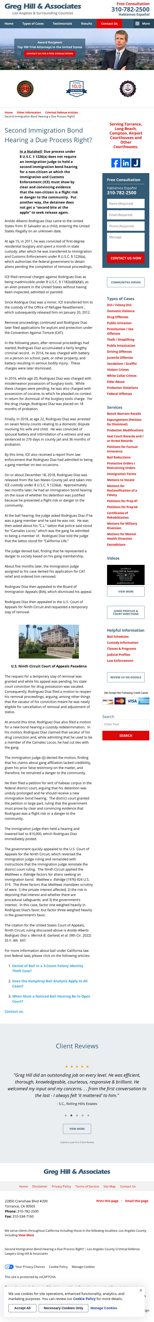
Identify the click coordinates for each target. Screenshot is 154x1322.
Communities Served (126, 282)
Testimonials (62, 23)
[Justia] (135, 162)
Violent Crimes (118, 370)
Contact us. (14, 1011)
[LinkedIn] (125, 162)
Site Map (109, 1186)
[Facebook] (115, 162)
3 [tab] (77, 1115)
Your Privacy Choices (30, 1267)
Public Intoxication (121, 345)
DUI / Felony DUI (119, 305)
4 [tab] (82, 1115)
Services (114, 407)
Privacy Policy (61, 1186)
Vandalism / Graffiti (122, 364)
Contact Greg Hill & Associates (130, 9)
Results (86, 23)
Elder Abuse (116, 382)
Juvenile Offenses (120, 358)
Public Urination (119, 323)
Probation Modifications (125, 430)
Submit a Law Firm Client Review (77, 1142)
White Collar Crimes (122, 376)
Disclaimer (39, 1186)
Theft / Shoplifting (120, 339)
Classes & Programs (121, 649)
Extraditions (116, 544)
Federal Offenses (119, 394)
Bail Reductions (119, 457)
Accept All (22, 1308)
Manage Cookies (83, 1267)
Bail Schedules (118, 636)
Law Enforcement (120, 661)
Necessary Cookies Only (63, 1308)
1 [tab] (66, 1115)
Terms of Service (87, 1186)
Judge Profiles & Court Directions (126, 612)
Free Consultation (123, 179)
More (146, 23)
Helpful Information (125, 630)
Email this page (136, 1201)
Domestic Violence (120, 311)
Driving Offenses (119, 351)
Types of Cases (33, 23)
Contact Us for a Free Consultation (49, 53)
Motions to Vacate (120, 480)
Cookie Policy (58, 1267)
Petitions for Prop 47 (122, 501)
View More (77, 1129)
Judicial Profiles (118, 655)
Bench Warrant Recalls (124, 414)
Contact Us (109, 23)
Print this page (107, 1201)
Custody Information (122, 642)
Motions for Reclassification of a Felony (122, 490)
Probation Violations (122, 388)
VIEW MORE (126, 591)
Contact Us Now (126, 258)
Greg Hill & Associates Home (43, 9)
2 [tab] (71, 1115)
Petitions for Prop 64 (122, 507)
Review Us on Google (125, 677)
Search (125, 735)
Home (9, 23)
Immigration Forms (121, 474)
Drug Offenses (117, 317)
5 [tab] (88, 1115)
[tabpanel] (77, 1085)
